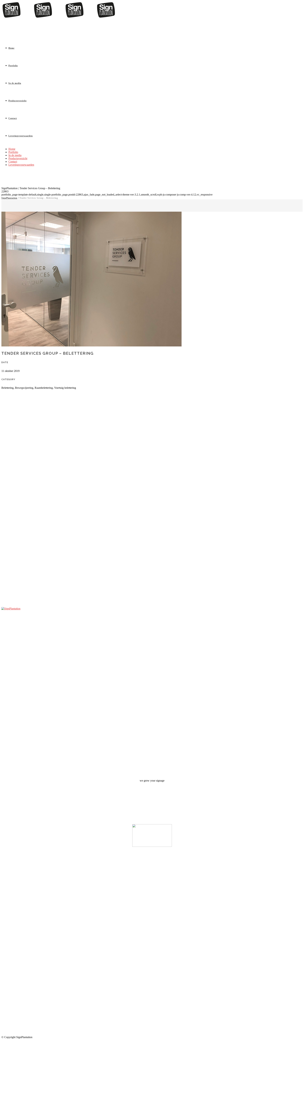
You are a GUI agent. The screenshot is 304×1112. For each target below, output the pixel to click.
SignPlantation (9, 198)
